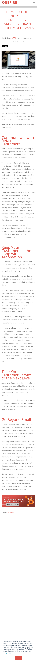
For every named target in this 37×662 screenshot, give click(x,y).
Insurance (12, 512)
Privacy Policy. (7, 653)
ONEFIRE (13, 38)
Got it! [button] (18, 658)
